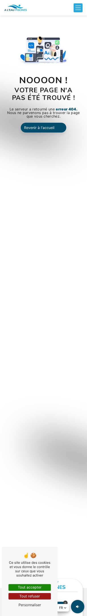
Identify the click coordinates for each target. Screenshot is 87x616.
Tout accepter (29, 587)
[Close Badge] (65, 603)
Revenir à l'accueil (39, 127)
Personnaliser (30, 605)
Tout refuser (29, 596)
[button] (62, 608)
